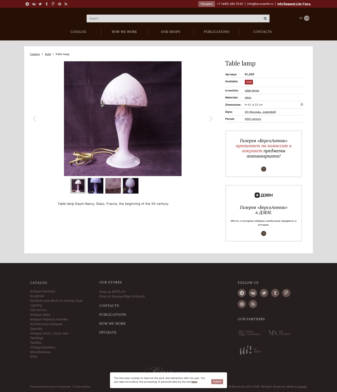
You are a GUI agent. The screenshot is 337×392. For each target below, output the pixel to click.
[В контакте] (34, 4)
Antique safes (40, 315)
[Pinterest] (59, 4)
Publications (112, 314)
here (194, 381)
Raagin (302, 386)
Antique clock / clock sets (49, 333)
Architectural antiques (46, 324)
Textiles (35, 343)
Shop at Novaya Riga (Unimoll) (122, 296)
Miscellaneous (40, 352)
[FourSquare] (53, 4)
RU (300, 18)
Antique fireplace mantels (49, 319)
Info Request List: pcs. (294, 4)
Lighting (36, 305)
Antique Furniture (42, 291)
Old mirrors (38, 310)
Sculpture (37, 296)
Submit (217, 381)
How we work (112, 323)
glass (248, 97)
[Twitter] (40, 4)
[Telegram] (27, 4)
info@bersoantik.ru (260, 4)
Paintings (36, 338)
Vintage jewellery (42, 347)
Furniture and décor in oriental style (56, 301)
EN (307, 18)
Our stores (110, 282)
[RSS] (66, 4)
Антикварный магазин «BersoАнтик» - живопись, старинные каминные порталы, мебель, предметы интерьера (54, 18)
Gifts (33, 357)
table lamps (252, 90)
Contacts (109, 305)
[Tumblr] (46, 4)
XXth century (253, 118)
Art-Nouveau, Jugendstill (260, 111)
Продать (207, 4)
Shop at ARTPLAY (112, 292)
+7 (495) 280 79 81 (230, 4)
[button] (211, 118)
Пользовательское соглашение (50, 386)
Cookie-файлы (82, 386)
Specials (36, 329)
